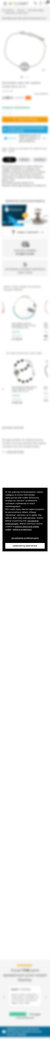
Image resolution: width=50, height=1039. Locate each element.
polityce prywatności (22, 529)
